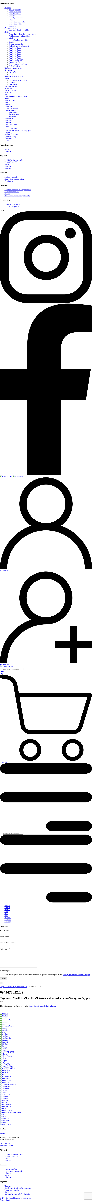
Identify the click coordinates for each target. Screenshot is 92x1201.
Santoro (7, 908)
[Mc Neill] (4, 1072)
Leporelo (12, 82)
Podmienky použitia (11, 192)
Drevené (7, 918)
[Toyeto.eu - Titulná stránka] (6, 666)
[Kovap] (3, 1060)
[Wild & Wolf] (5, 1124)
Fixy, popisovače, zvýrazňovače (15, 96)
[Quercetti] (4, 1098)
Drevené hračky (10, 28)
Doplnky (12, 42)
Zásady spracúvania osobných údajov (17, 190)
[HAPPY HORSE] (7, 1052)
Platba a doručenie (11, 177)
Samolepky (13, 112)
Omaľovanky (14, 84)
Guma (6, 98)
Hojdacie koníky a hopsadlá (19, 46)
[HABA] (3, 1048)
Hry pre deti (8, 70)
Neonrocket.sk (5, 1200)
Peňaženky (13, 26)
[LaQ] (2, 1062)
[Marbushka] (5, 1070)
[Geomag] (4, 1040)
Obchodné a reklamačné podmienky (17, 196)
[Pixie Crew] (5, 1094)
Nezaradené (8, 88)
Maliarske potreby (10, 100)
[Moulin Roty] (5, 1080)
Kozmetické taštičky (16, 24)
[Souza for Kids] (6, 1110)
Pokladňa (7, 166)
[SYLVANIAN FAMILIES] (10, 1112)
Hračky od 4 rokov (15, 54)
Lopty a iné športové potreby (19, 64)
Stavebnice (8, 139)
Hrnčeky (12, 16)
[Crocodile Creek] (6, 1026)
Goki (6, 912)
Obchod (7, 906)
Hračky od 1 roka (15, 48)
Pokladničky (8, 120)
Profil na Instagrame (11, 206)
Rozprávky (8, 132)
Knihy (6, 78)
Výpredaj (7, 151)
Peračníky (8, 104)
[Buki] (2, 1024)
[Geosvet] (4, 1042)
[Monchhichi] (5, 1078)
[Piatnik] (3, 1090)
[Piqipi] (3, 1092)
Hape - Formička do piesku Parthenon (42, 1006)
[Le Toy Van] (5, 1064)
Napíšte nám (18, 476)
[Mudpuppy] (5, 1082)
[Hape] (3, 1050)
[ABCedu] (4, 1014)
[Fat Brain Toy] (6, 1038)
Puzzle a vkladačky (11, 108)
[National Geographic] (8, 1084)
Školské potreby (10, 110)
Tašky (6, 126)
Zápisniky (12, 116)
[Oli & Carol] (5, 1086)
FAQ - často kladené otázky (14, 1171)
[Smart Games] (5, 1106)
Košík (6, 164)
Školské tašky (14, 114)
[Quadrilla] (4, 1096)
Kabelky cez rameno (16, 18)
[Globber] (4, 1044)
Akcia (6, 149)
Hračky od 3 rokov (15, 52)
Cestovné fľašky (15, 12)
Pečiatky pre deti (10, 90)
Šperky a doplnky (10, 124)
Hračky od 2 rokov (15, 50)
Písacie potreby (9, 106)
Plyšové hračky (14, 66)
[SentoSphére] (5, 1104)
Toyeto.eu (2, 1133)
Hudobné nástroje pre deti (13, 76)
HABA (7, 910)
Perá (6, 102)
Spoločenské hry (10, 137)
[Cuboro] (3, 1028)
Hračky (7, 32)
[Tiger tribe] (4, 1120)
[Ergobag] (4, 1034)
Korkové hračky (15, 62)
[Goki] (2, 1046)
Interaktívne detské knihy (18, 80)
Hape (6, 914)
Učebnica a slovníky (11, 134)
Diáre (6, 94)
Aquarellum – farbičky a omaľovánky (22, 34)
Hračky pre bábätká (16, 60)
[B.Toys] (3, 1018)
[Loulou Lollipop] (6, 1066)
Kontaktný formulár (7, 1146)
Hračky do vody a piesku (13, 68)
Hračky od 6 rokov (15, 58)
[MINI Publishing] (7, 1076)
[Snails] (3, 1108)
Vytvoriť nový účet (11, 162)
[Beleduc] (4, 1022)
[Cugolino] (4, 1030)
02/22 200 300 (7, 476)
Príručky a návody (11, 128)
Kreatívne (7, 920)
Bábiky (11, 38)
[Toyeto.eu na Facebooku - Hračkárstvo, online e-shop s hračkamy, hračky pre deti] (46, 302)
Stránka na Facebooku (12, 204)
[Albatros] (4, 1016)
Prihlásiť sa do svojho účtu (13, 160)
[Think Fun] (4, 1118)
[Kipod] (3, 1058)
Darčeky (7, 8)
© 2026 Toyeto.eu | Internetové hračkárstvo (15, 1198)
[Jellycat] (3, 1054)
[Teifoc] (3, 1116)
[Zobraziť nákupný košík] (46, 717)
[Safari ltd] (4, 1100)
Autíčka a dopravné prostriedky (20, 36)
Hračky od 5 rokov (15, 56)
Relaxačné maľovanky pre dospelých (17, 130)
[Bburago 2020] (6, 1020)
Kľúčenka (12, 20)
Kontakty (7, 168)
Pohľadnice (8, 118)
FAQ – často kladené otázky (14, 179)
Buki (6, 916)
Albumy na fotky (15, 10)
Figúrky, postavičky (16, 44)
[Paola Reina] (5, 1088)
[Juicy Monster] (6, 1056)
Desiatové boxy (10, 92)
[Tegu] (2, 1114)
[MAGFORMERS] (7, 1068)
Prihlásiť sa (4, 570)
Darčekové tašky (15, 14)
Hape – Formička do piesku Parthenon (13, 987)
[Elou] (2, 1032)
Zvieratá (7, 141)
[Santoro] (3, 1102)
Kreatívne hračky (10, 86)
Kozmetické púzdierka (17, 22)
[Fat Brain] (4, 1036)
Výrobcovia (8, 181)
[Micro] (3, 1074)
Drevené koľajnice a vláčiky (19, 30)
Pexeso (11, 74)
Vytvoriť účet (4, 664)
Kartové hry (13, 72)
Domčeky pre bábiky (20, 40)
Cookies (7, 194)
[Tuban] (3, 1122)
